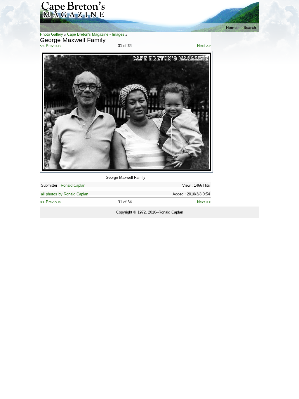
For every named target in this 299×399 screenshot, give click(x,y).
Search (250, 27)
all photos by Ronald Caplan (64, 194)
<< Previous (50, 46)
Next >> (204, 46)
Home (231, 27)
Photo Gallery (51, 34)
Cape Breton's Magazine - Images (95, 34)
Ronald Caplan (73, 185)
